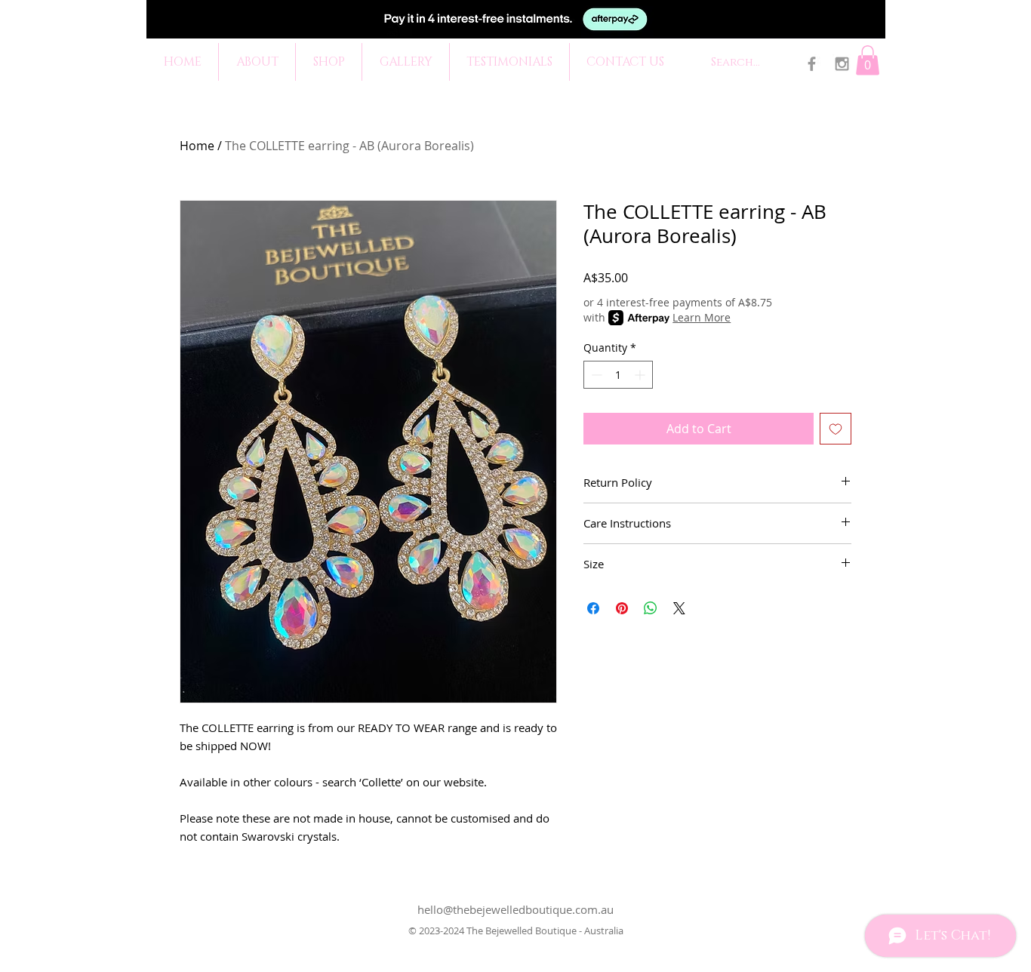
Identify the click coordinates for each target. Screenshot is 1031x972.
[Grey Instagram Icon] (841, 63)
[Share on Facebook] (593, 608)
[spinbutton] (618, 374)
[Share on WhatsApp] (651, 608)
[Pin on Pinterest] (622, 608)
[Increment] (641, 374)
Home (197, 145)
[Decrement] (595, 374)
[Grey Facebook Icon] (811, 63)
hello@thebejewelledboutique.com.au (515, 909)
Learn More (701, 317)
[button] (867, 60)
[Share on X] (679, 608)
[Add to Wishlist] (835, 428)
